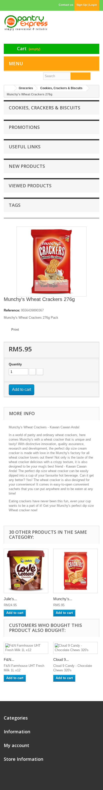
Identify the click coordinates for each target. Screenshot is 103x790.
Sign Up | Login (86, 4)
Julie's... (10, 599)
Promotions (24, 127)
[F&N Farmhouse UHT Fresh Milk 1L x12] (26, 648)
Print (15, 329)
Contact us (66, 4)
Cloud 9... (61, 659)
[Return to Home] (9, 88)
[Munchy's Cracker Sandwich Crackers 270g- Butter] (75, 571)
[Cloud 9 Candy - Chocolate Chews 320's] (75, 648)
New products (27, 166)
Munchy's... (62, 599)
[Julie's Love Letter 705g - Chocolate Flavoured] (26, 571)
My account (16, 745)
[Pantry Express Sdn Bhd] (26, 22)
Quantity (15, 364)
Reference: (12, 310)
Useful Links (24, 147)
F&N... (9, 659)
